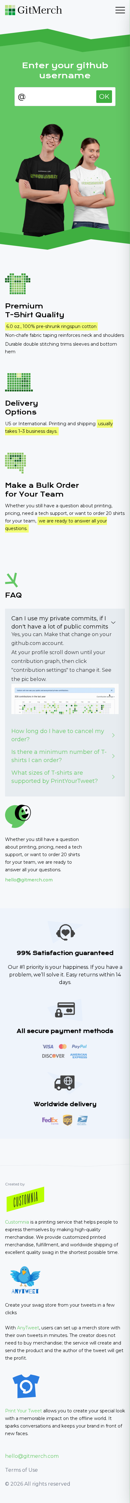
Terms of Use (21, 1470)
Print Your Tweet (23, 1411)
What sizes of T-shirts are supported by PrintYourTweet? (54, 776)
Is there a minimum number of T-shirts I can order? (59, 756)
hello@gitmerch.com (29, 880)
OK (104, 96)
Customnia (17, 1222)
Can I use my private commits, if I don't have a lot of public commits (59, 622)
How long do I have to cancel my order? (57, 735)
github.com (26, 643)
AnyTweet (28, 1328)
